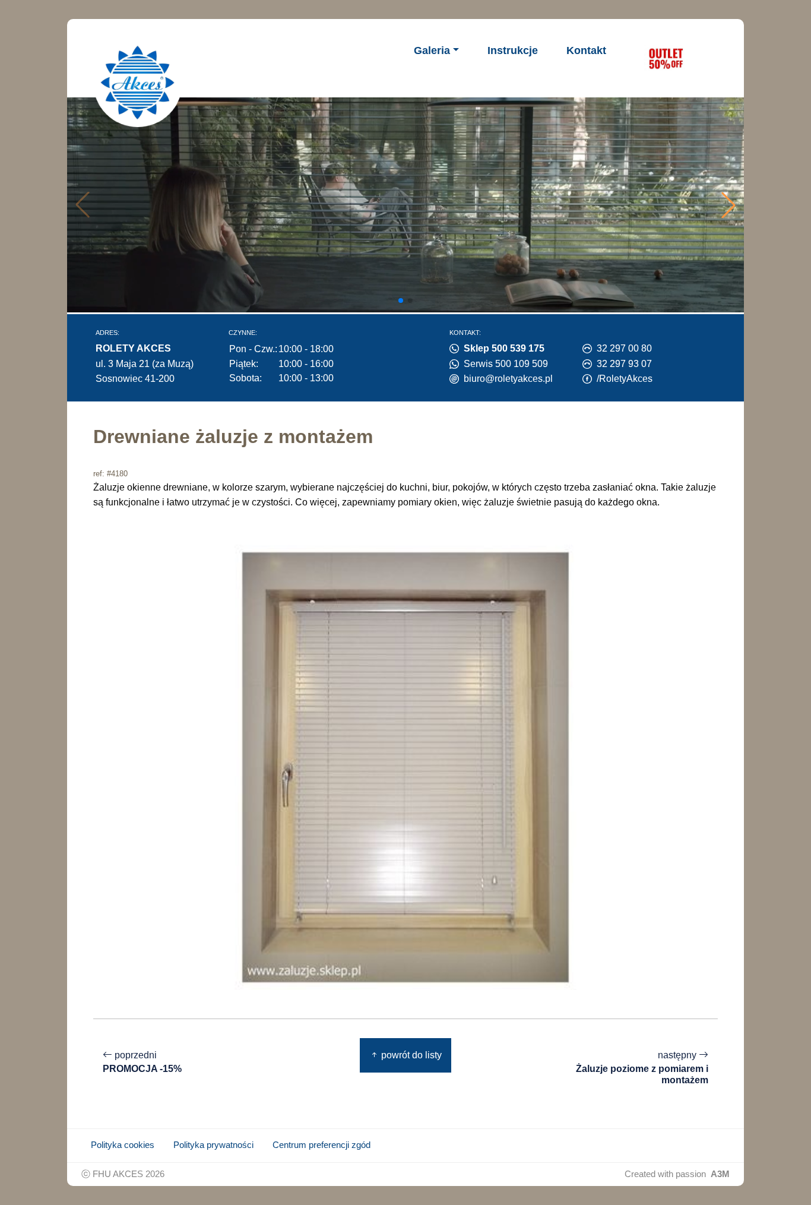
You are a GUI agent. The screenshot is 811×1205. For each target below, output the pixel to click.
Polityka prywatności (213, 1145)
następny (642, 1067)
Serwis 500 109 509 (506, 364)
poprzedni (142, 1062)
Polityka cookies (122, 1145)
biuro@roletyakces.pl (508, 379)
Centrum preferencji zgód (321, 1145)
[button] (728, 205)
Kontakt (586, 50)
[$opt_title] (665, 58)
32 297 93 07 (624, 364)
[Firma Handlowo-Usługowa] (137, 82)
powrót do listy (410, 1055)
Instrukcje (512, 50)
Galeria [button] (432, 50)
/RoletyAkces (624, 379)
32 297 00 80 (624, 348)
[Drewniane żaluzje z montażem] (405, 766)
